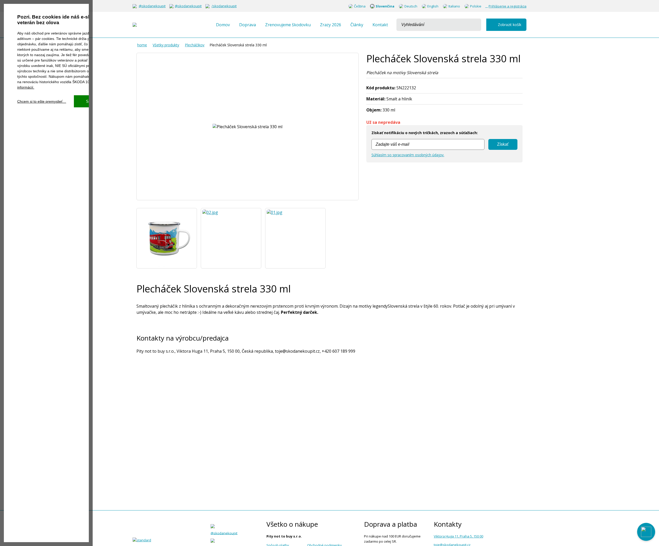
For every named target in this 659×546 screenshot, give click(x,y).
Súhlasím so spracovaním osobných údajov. (407, 154)
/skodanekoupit (224, 6)
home (142, 44)
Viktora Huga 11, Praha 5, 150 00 (458, 536)
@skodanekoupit (152, 6)
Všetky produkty (166, 44)
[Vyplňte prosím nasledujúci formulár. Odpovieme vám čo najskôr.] (646, 532)
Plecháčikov (194, 44)
